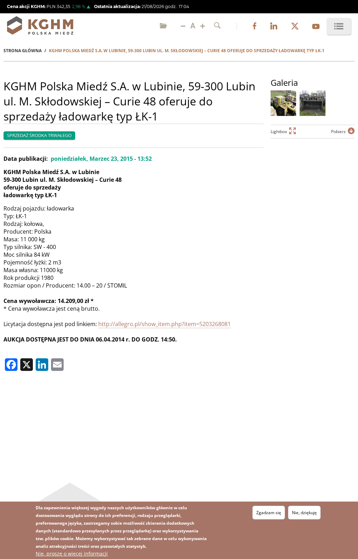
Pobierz (338, 131)
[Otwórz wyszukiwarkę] (217, 26)
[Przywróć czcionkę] (192, 26)
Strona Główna (22, 51)
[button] (283, 103)
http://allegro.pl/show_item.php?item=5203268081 (164, 324)
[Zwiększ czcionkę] (203, 26)
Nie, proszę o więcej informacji (72, 553)
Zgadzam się (268, 513)
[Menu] (339, 26)
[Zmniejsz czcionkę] (183, 26)
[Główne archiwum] (163, 26)
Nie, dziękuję (304, 513)
